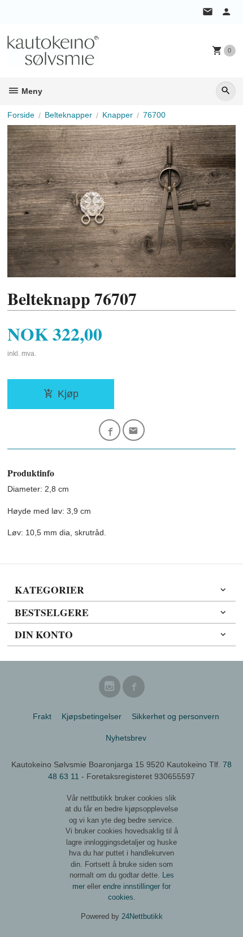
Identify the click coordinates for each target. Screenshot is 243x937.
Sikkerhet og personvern (175, 716)
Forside (20, 114)
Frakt (42, 716)
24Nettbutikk (142, 916)
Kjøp (68, 393)
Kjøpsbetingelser (92, 716)
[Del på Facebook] (110, 430)
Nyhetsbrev (126, 737)
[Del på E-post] (134, 430)
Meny (30, 91)
